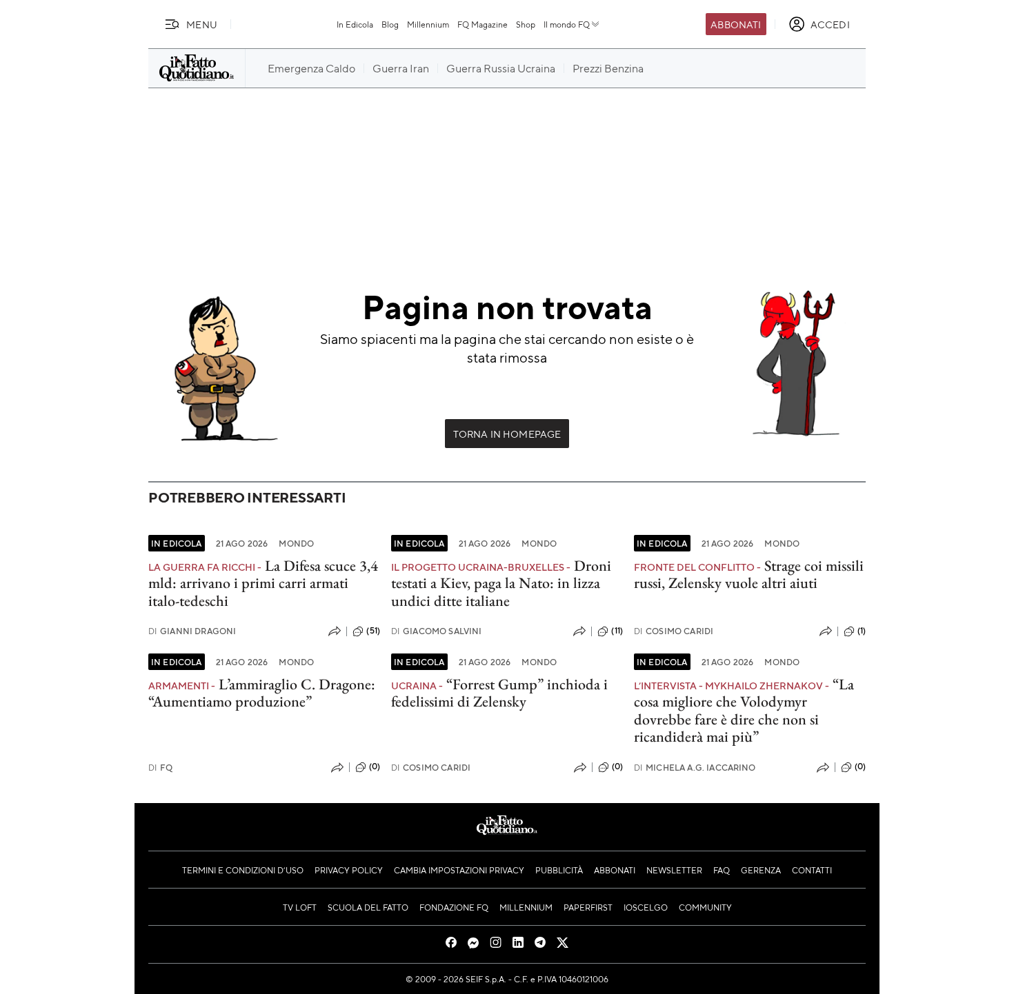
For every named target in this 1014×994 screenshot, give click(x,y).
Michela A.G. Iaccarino (695, 767)
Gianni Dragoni (192, 631)
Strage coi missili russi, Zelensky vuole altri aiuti (749, 574)
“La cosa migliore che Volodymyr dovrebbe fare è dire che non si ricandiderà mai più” (744, 710)
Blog (390, 24)
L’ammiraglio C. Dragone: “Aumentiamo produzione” (261, 692)
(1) (861, 631)
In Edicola (355, 24)
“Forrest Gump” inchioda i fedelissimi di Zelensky (499, 692)
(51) (373, 631)
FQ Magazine (482, 24)
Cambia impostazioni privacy (459, 869)
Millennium (428, 24)
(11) (617, 631)
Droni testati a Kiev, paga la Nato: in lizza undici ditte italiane (501, 583)
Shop (525, 24)
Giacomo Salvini (436, 631)
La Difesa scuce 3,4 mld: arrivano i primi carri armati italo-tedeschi (263, 583)
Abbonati (735, 24)
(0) (374, 766)
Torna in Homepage (507, 433)
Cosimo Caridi (673, 631)
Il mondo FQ (567, 24)
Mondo (296, 543)
